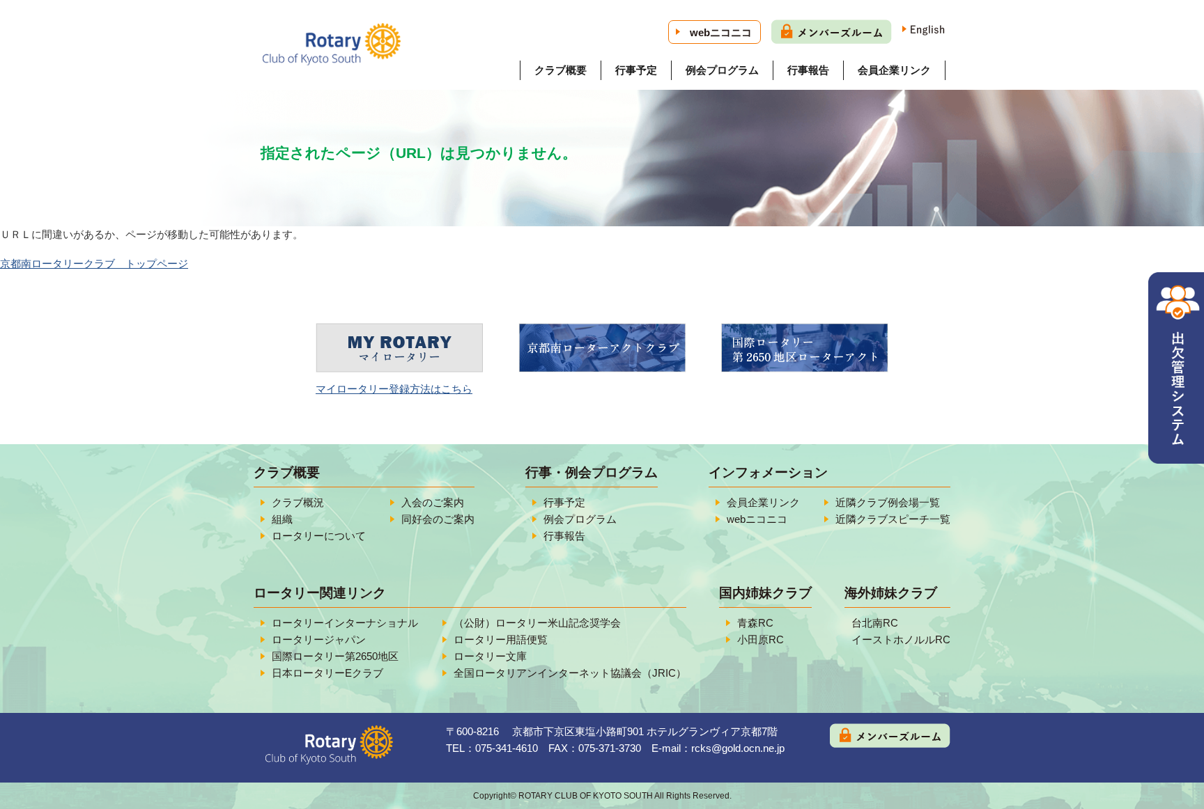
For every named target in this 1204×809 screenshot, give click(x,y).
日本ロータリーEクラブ (327, 673)
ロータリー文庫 (490, 656)
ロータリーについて (319, 536)
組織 (282, 519)
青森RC (755, 623)
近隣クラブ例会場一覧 (887, 502)
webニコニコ (721, 32)
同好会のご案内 (437, 519)
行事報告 (808, 70)
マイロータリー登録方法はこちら (394, 389)
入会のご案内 (432, 502)
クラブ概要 (560, 70)
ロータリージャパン (319, 639)
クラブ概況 (298, 502)
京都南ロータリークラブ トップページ (94, 263)
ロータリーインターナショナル (345, 623)
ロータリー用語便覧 (501, 639)
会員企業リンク (894, 70)
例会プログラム (722, 70)
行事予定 (636, 70)
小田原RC (760, 639)
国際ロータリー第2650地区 (335, 656)
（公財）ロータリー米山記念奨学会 (537, 623)
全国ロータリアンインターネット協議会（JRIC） (570, 673)
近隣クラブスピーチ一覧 (892, 519)
